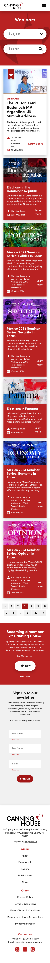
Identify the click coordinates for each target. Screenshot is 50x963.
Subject (14, 34)
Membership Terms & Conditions (25, 917)
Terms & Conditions (25, 904)
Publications (25, 875)
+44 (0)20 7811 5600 (29, 939)
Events (25, 869)
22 (36, 612)
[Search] (41, 49)
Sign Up (25, 778)
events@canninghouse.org (28, 942)
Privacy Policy (25, 897)
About (25, 856)
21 (28, 612)
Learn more (25, 676)
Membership (25, 862)
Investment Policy (25, 924)
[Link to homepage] (25, 819)
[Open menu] (44, 5)
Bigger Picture (31, 842)
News (25, 882)
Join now (25, 666)
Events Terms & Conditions (25, 910)
